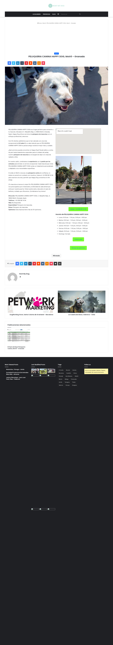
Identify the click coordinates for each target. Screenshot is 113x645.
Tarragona (67, 382)
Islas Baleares (69, 376)
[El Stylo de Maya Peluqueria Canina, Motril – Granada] (19, 337)
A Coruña (61, 370)
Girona (75, 373)
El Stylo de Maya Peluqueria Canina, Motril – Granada (16, 347)
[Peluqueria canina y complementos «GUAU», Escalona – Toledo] (51, 441)
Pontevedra (74, 379)
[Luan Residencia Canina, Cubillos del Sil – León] (51, 371)
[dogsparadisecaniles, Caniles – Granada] (35, 510)
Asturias (74, 370)
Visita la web (78, 239)
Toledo (73, 382)
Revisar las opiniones (78, 248)
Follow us (87, 365)
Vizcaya (68, 385)
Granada (57, 256)
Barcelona (61, 373)
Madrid (76, 376)
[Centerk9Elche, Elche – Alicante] (43, 371)
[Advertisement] (56, 38)
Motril (44, 23)
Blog (54, 14)
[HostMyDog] (56, 6)
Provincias (46, 14)
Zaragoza (74, 385)
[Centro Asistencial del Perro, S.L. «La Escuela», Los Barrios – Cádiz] (35, 441)
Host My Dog (24, 274)
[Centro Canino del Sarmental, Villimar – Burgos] (43, 574)
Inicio (40, 23)
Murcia (60, 379)
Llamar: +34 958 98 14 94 (78, 209)
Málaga (66, 379)
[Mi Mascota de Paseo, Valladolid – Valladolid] (35, 371)
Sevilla (60, 382)
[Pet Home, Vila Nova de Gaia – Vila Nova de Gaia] (51, 574)
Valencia (61, 385)
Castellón (68, 373)
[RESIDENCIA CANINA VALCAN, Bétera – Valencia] (43, 441)
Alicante (68, 370)
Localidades (37, 14)
